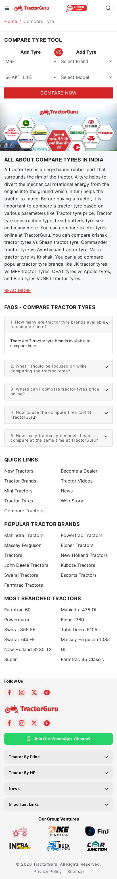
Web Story (72, 501)
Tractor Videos (77, 481)
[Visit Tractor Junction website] (20, 831)
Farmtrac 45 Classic (82, 659)
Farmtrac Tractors (23, 585)
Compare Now (58, 93)
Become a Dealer (79, 471)
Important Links (24, 804)
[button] (58, 325)
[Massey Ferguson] (76, 7)
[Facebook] (9, 692)
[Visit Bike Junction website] (58, 831)
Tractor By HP (22, 772)
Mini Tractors (18, 491)
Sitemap (75, 871)
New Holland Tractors (84, 555)
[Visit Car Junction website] (97, 845)
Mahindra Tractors (23, 535)
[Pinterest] (47, 692)
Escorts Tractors (79, 575)
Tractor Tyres (18, 501)
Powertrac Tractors (82, 535)
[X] (34, 692)
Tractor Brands (20, 481)
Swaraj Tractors (21, 575)
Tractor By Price (24, 756)
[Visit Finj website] (97, 831)
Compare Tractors (23, 510)
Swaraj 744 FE (19, 639)
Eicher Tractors (77, 545)
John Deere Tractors (26, 565)
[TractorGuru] (32, 7)
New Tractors (18, 471)
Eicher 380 (72, 619)
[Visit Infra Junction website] (20, 845)
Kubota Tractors (78, 565)
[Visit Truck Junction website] (58, 845)
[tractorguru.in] (58, 136)
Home (10, 21)
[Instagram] (22, 692)
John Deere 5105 (79, 629)
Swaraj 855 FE (19, 629)
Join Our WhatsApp (62, 738)
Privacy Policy (48, 871)
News (67, 491)
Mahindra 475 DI (78, 609)
